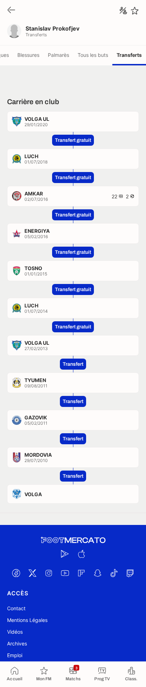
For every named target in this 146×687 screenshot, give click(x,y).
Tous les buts (93, 55)
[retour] (11, 10)
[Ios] (81, 553)
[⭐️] (134, 10)
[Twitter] (32, 573)
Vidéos (15, 632)
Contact (16, 608)
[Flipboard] (81, 573)
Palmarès (58, 55)
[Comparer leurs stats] (123, 10)
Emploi (14, 655)
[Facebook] (16, 573)
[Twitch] (130, 573)
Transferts (129, 55)
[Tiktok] (113, 573)
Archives (17, 643)
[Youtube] (65, 573)
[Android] (65, 553)
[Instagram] (48, 573)
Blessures (28, 55)
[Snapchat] (97, 573)
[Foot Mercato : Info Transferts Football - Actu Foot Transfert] (73, 540)
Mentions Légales (27, 620)
